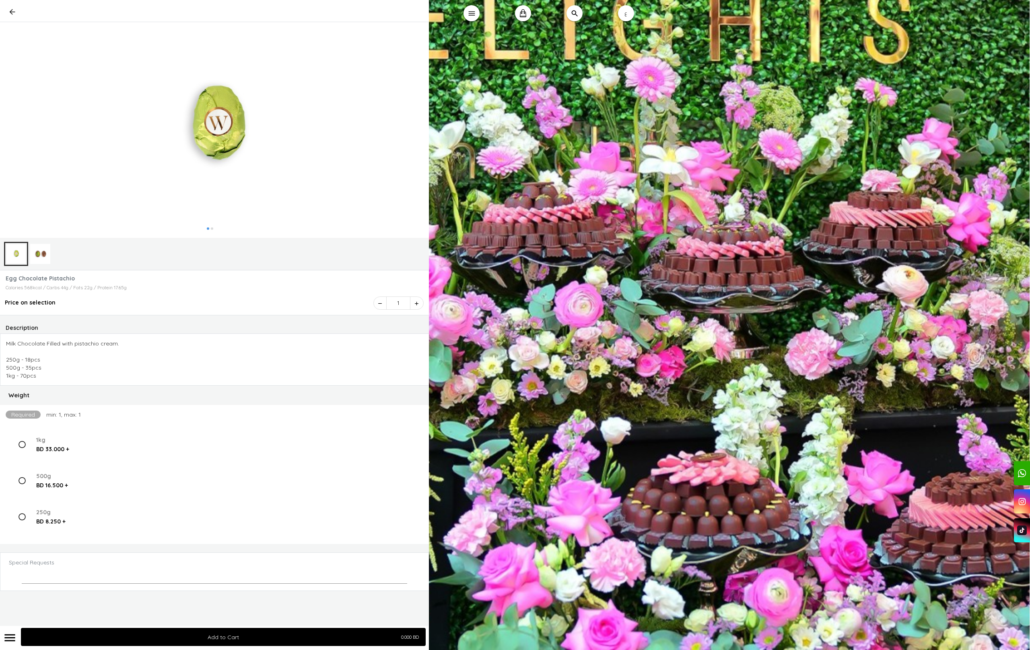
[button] (214, 395)
